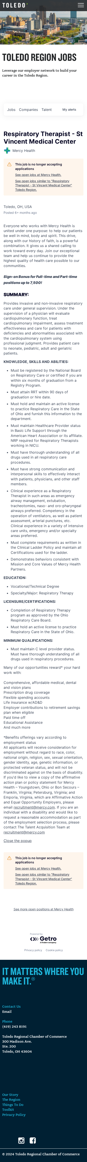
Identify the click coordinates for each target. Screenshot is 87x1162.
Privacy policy (33, 950)
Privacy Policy (14, 1115)
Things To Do (12, 1105)
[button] (18, 840)
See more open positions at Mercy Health (44, 909)
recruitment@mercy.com (34, 807)
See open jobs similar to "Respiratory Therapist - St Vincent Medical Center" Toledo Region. (43, 185)
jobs (11, 109)
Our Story (10, 1095)
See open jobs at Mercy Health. (38, 175)
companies (28, 109)
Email (7, 1012)
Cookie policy (54, 950)
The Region (11, 1100)
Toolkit (8, 1110)
